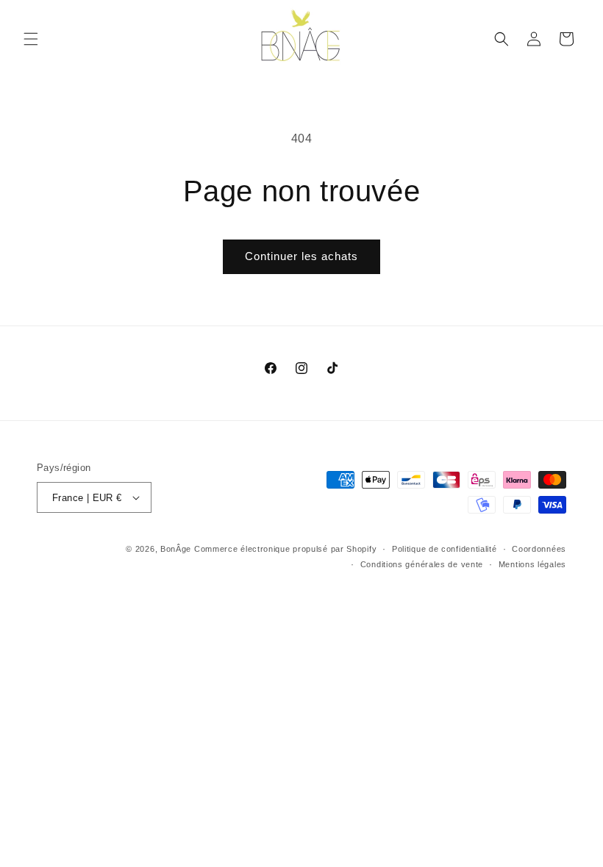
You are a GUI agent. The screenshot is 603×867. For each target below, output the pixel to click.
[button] (31, 39)
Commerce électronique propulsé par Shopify (285, 548)
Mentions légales (532, 564)
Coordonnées (539, 548)
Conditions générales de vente (421, 564)
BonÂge (175, 548)
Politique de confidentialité (444, 548)
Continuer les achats (301, 256)
